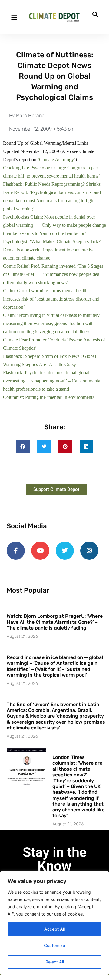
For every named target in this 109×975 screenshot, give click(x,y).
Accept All (54, 929)
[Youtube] (40, 551)
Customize (54, 945)
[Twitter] (65, 551)
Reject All (54, 961)
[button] (14, 17)
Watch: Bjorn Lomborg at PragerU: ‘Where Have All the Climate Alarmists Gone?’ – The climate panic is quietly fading (55, 621)
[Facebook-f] (16, 551)
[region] (54, 923)
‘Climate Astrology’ (56, 159)
